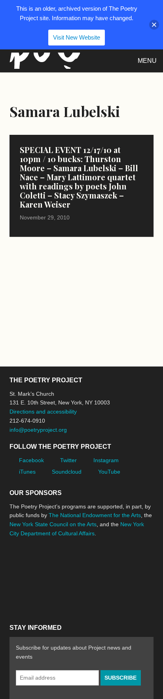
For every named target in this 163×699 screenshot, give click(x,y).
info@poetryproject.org (38, 430)
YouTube (109, 472)
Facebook (31, 460)
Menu (147, 60)
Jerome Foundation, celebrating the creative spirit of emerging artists (82, 563)
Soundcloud (67, 472)
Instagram (106, 460)
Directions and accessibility (43, 411)
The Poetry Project (43, 61)
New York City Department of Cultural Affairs (31, 596)
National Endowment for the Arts (31, 562)
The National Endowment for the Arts (95, 515)
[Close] (154, 25)
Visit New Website (76, 37)
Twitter (68, 460)
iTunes (27, 472)
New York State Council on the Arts (53, 524)
